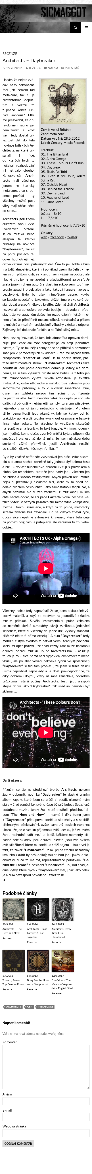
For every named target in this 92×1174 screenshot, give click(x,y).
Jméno (7, 1094)
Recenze (9, 53)
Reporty (56, 942)
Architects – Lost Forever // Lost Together (37, 933)
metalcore (45, 1007)
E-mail (7, 1110)
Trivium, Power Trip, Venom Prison (13, 982)
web (44, 237)
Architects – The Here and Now (12, 931)
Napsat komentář (63, 68)
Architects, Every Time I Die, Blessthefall (61, 933)
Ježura (35, 68)
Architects (13, 1007)
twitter (72, 237)
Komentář (9, 1042)
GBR (29, 1007)
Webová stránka (14, 1126)
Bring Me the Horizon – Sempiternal (38, 982)
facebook (57, 237)
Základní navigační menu (86, 27)
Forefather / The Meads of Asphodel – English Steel (62, 984)
